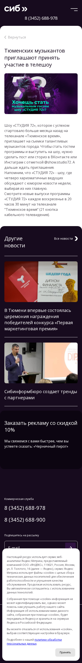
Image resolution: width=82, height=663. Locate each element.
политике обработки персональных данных (34, 641)
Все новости (63, 238)
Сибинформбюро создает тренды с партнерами (40, 395)
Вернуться (17, 37)
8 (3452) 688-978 (41, 18)
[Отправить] (70, 548)
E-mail (14, 547)
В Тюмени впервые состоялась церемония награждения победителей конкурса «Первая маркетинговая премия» (38, 319)
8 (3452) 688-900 (24, 519)
